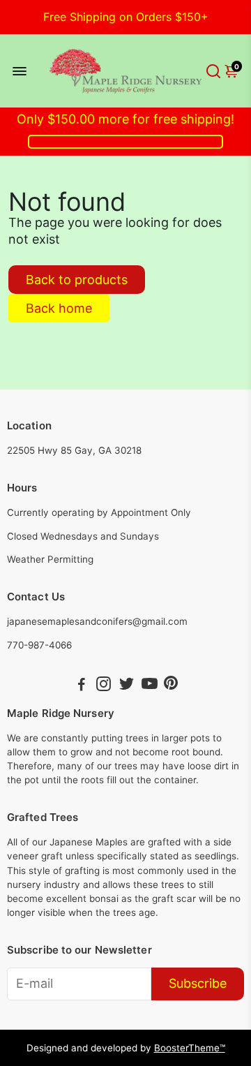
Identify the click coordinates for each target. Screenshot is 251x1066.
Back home (59, 308)
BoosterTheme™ (189, 1047)
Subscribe (198, 983)
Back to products (77, 279)
